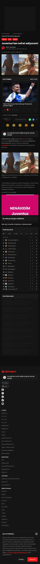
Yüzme (3, 513)
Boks (3, 504)
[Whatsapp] (30, 119)
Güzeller (15, 39)
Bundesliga (5, 425)
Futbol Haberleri (17, 33)
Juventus (4, 39)
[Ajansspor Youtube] (3, 404)
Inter (10, 39)
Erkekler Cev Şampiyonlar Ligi (11, 479)
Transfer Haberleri (7, 450)
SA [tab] (31, 233)
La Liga (4, 432)
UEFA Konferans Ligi (7, 444)
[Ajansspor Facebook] (3, 390)
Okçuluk (4, 522)
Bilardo (4, 516)
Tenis (3, 510)
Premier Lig (5, 429)
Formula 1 (4, 519)
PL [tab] (21, 233)
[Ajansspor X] (3, 393)
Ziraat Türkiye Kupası (8, 447)
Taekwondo (5, 525)
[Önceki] (4, 109)
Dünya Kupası (6, 453)
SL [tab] (3, 233)
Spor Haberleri (6, 33)
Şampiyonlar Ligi (7, 438)
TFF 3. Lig (4, 422)
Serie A (4, 435)
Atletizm (4, 500)
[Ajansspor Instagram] (3, 397)
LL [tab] (26, 233)
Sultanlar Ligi (6, 485)
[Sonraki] (35, 109)
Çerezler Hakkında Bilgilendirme (17, 553)
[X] (37, 119)
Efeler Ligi (4, 482)
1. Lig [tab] (9, 233)
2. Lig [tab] (15, 233)
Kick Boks (5, 507)
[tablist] (20, 233)
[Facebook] (33, 119)
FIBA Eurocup (6, 469)
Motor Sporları (6, 497)
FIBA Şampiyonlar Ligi (8, 466)
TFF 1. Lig (4, 416)
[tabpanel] (20, 263)
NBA (3, 460)
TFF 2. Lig (4, 419)
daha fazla (33, 79)
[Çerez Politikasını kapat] (36, 534)
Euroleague (5, 463)
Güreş (3, 494)
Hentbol (4, 491)
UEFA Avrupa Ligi (6, 441)
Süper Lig (4, 413)
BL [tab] (36, 233)
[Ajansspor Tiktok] (3, 400)
